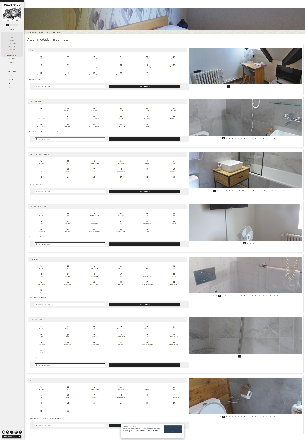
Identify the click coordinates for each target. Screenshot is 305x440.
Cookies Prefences (173, 435)
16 (266, 138)
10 (250, 86)
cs (10, 25)
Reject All (173, 431)
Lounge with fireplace (12, 46)
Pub (12, 37)
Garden (12, 52)
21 (275, 190)
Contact (12, 87)
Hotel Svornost (31, 32)
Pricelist (12, 79)
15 (268, 86)
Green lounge (12, 43)
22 (279, 190)
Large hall (12, 40)
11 (254, 86)
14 (265, 86)
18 (274, 138)
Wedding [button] (11, 63)
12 (257, 86)
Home (12, 30)
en (7, 25)
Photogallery (12, 71)
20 (272, 190)
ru (16, 25)
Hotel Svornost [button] (11, 34)
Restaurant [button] (11, 58)
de (13, 25)
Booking (12, 83)
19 (268, 190)
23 (283, 190)
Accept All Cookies (173, 427)
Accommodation (12, 55)
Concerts (12, 75)
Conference (12, 67)
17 (270, 138)
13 (261, 86)
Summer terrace (12, 49)
